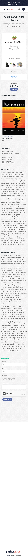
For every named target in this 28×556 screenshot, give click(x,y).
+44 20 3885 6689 (15, 2)
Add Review (5, 359)
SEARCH (10, 4)
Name (4, 362)
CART (17, 4)
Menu (24, 9)
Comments (5, 383)
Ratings (4, 375)
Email (4, 368)
